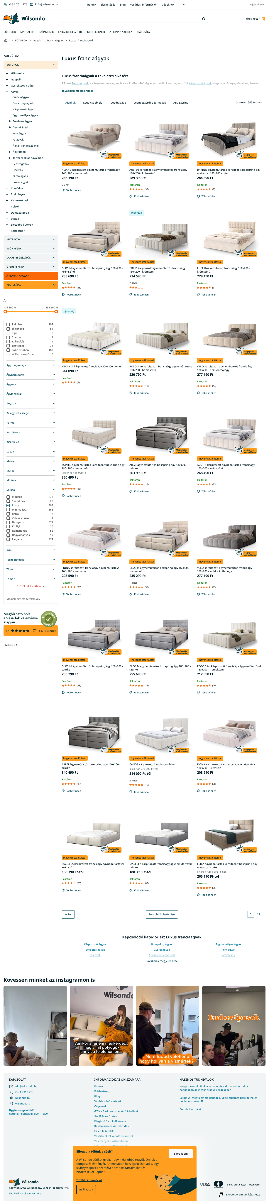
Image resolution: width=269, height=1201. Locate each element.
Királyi (32, 526)
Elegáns (32, 539)
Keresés (204, 19)
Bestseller (32, 345)
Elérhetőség (108, 4)
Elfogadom (181, 1153)
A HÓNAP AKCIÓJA (17, 275)
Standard (32, 337)
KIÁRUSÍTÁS (13, 284)
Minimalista (32, 509)
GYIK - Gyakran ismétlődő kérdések (116, 1111)
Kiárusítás (32, 341)
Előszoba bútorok (22, 224)
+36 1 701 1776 (24, 1092)
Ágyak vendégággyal (26, 145)
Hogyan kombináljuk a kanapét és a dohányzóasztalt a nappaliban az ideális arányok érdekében (214, 1088)
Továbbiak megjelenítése (162, 961)
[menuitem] (10, 32)
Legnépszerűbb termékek (150, 102)
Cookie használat (190, 1109)
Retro (32, 514)
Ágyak (14, 91)
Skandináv (32, 501)
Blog (123, 4)
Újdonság (32, 328)
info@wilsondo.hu (26, 1086)
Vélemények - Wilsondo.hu (111, 1141)
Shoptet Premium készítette (243, 1194)
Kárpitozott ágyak (24, 109)
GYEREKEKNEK (15, 266)
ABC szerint (180, 102)
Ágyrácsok (19, 151)
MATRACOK (13, 239)
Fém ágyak (19, 133)
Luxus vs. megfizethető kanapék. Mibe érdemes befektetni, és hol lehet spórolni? (218, 1099)
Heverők (18, 170)
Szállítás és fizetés (105, 1116)
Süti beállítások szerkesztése (25, 1193)
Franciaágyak (21, 97)
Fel (70, 914)
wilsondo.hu (22, 1103)
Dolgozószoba (20, 212)
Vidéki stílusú (32, 518)
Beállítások (86, 1189)
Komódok (17, 188)
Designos (32, 522)
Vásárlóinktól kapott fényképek (113, 1136)
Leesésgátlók (21, 164)
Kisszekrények (20, 200)
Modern (32, 497)
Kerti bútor (18, 230)
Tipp (32, 333)
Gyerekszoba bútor (23, 85)
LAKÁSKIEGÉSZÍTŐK (18, 257)
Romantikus (32, 530)
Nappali (16, 79)
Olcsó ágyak (20, 176)
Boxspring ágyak (23, 103)
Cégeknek (168, 4)
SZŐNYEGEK (13, 248)
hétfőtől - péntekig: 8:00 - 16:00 (28, 1111)
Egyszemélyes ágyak (25, 115)
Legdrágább (118, 102)
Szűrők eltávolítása (29, 586)
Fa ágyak (18, 139)
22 (258, 914)
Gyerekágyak (21, 127)
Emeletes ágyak (22, 121)
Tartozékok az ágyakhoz (28, 158)
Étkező (15, 218)
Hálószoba (17, 73)
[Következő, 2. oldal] (251, 914)
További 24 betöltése (162, 914)
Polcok (15, 206)
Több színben (32, 350)
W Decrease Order (32, 354)
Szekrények (18, 194)
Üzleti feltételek (104, 1131)
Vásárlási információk (143, 4)
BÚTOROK (12, 64)
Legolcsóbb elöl (93, 102)
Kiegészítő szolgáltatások (110, 1121)
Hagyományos (32, 535)
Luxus (32, 505)
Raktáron (32, 324)
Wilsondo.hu (23, 1097)
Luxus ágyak (20, 182)
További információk (89, 1180)
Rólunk (91, 4)
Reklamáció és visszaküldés (111, 1126)
